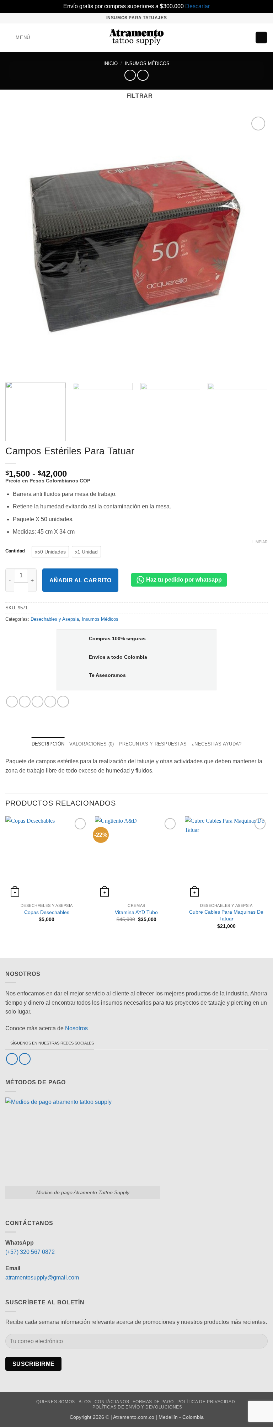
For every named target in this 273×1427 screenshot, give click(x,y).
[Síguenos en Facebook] (12, 1059)
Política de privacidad (206, 1401)
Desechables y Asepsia (55, 619)
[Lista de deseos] (234, 38)
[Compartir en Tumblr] (63, 701)
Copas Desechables (46, 912)
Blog (85, 1401)
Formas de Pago (153, 1401)
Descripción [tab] (48, 744)
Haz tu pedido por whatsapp (183, 580)
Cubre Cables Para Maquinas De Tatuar (226, 915)
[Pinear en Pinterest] (50, 701)
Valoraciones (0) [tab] (91, 744)
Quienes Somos (55, 1401)
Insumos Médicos (147, 63)
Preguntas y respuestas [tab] (153, 744)
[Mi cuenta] (246, 38)
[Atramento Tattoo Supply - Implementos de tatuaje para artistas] (137, 37)
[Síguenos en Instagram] (25, 1059)
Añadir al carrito (80, 580)
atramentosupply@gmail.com (42, 1277)
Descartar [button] (197, 6)
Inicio (110, 63)
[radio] (50, 551)
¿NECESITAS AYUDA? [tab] (216, 744)
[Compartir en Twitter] (37, 701)
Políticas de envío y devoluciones (137, 1407)
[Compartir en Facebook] (25, 701)
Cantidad (15, 551)
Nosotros (76, 1028)
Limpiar (260, 542)
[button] (17, 37)
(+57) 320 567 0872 (30, 1252)
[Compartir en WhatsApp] (12, 701)
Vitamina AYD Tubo (136, 912)
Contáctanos (112, 1401)
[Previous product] (142, 75)
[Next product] (129, 75)
